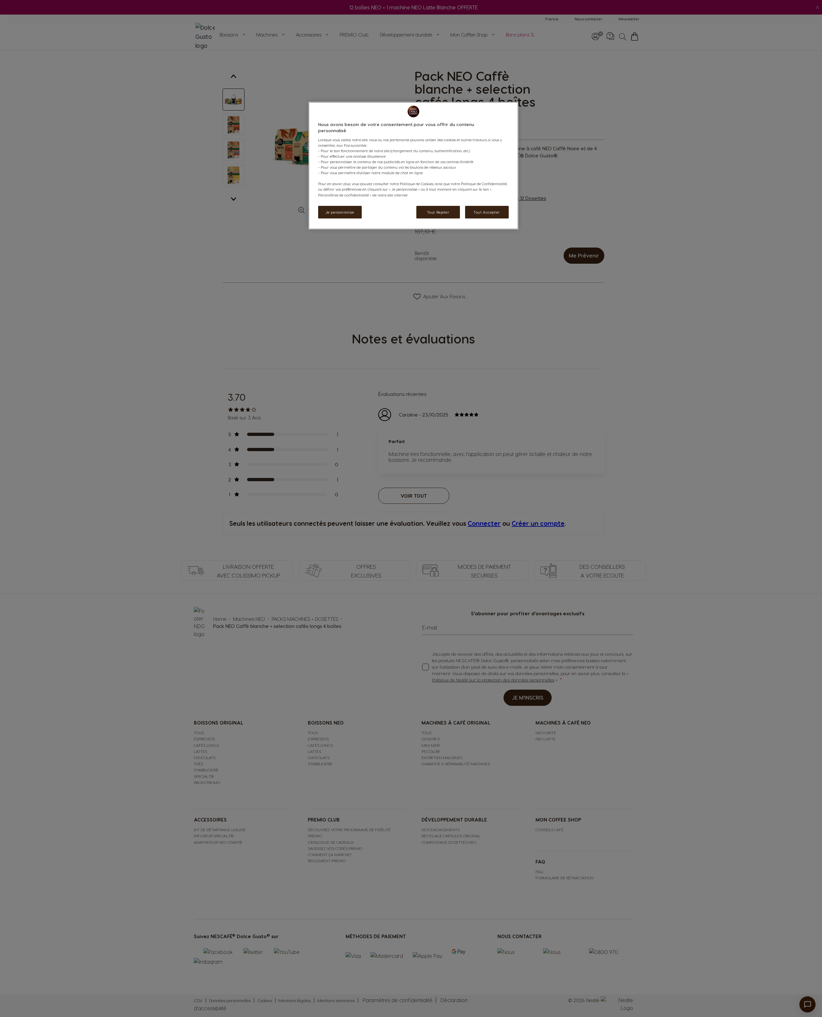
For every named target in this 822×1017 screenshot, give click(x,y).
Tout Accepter (486, 212)
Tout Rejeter (438, 212)
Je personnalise (340, 212)
